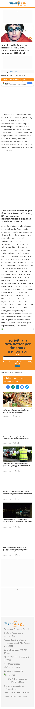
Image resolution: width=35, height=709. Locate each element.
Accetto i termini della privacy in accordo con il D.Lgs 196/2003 (18, 362)
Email (17, 355)
